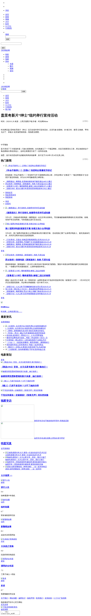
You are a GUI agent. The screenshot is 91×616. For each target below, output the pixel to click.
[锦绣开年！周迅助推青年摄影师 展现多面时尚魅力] (26, 462)
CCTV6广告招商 (59, 598)
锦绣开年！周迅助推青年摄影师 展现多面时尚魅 (24, 464)
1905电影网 (5, 50)
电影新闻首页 (10, 195)
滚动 (11, 71)
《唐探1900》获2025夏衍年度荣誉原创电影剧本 (28, 188)
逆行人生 (5, 487)
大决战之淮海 (7, 546)
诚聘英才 (22, 598)
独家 (7, 59)
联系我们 (39, 598)
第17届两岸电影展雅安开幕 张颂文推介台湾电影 (27, 228)
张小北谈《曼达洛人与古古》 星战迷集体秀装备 (28, 289)
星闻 (7, 57)
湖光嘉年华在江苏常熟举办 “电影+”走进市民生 (25, 345)
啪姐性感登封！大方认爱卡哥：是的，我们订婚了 (24, 460)
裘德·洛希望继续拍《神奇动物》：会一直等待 (23, 469)
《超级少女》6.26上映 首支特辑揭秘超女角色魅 (28, 294)
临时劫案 (5, 507)
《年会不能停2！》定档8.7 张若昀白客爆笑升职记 (28, 170)
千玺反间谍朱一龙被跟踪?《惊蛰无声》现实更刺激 (24, 395)
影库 (7, 24)
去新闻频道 (5, 322)
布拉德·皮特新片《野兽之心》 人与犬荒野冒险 (25, 335)
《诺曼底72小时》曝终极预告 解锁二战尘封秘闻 (28, 186)
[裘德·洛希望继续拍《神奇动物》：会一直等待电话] (26, 467)
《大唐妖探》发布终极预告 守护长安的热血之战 (26, 349)
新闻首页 (8, 193)
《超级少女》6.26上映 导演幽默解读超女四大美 (28, 287)
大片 (7, 22)
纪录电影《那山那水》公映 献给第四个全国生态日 (26, 340)
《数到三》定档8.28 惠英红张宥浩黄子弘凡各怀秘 (26, 347)
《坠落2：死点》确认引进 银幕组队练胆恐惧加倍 (26, 333)
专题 (11, 64)
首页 (7, 14)
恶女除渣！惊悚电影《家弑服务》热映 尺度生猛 (28, 184)
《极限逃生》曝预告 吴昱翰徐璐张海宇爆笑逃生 (28, 181)
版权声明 (30, 598)
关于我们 (4, 598)
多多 (3, 585)
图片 (11, 66)
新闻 (7, 17)
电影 (7, 54)
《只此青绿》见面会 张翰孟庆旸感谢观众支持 (27, 240)
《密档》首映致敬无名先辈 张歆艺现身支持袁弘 (25, 331)
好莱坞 (8, 204)
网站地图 (13, 598)
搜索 (7, 34)
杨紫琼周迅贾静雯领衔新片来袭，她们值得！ (22, 376)
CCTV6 (8, 26)
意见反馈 (4, 605)
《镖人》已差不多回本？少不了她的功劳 (20, 385)
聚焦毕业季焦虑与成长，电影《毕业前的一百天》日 (27, 338)
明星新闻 (8, 197)
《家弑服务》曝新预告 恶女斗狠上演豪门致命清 (28, 291)
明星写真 (6, 443)
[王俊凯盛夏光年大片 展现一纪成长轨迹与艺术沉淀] (26, 453)
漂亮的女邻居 (7, 566)
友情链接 (48, 598)
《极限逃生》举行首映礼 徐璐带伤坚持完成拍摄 (27, 212)
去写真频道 (5, 448)
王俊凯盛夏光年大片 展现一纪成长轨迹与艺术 (23, 455)
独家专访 (6, 400)
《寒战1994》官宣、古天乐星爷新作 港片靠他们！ (24, 367)
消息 (7, 10)
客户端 (8, 109)
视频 (7, 19)
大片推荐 (6, 475)
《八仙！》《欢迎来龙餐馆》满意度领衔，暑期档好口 (28, 342)
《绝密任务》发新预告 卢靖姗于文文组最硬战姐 (28, 242)
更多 (7, 61)
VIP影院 (8, 28)
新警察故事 (6, 526)
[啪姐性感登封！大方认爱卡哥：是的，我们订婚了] (25, 457)
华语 (7, 201)
